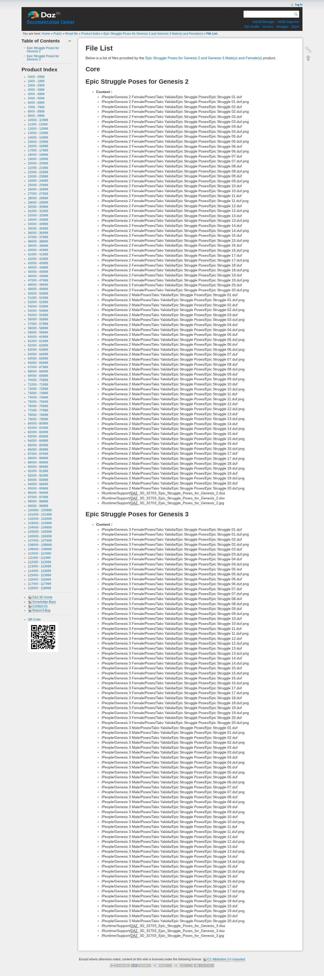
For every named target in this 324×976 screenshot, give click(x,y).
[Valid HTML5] (162, 965)
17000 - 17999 (38, 150)
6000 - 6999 (36, 102)
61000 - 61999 (38, 341)
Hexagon (282, 26)
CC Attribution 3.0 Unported (226, 959)
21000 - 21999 (38, 168)
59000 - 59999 (38, 332)
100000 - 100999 (40, 510)
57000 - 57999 (38, 324)
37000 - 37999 (38, 237)
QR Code (34, 619)
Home (46, 33)
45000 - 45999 (38, 272)
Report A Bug (41, 610)
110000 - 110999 (39, 553)
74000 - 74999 (38, 397)
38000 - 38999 (38, 241)
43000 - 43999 (38, 263)
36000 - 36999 (38, 233)
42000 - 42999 (38, 259)
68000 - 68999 (38, 371)
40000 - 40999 (38, 250)
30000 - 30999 (38, 207)
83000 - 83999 (38, 436)
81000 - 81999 (38, 428)
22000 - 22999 (38, 172)
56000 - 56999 (38, 319)
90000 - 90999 (38, 467)
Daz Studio (252, 26)
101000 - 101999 (40, 514)
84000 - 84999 (38, 440)
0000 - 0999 (36, 77)
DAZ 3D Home (42, 597)
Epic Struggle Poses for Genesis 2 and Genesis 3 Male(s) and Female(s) (153, 33)
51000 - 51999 (38, 298)
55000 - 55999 (38, 315)
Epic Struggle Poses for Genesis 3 (43, 57)
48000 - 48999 (38, 284)
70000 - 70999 (38, 380)
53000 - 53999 (38, 306)
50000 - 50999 (38, 293)
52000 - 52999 (38, 302)
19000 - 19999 (38, 159)
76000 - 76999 (38, 406)
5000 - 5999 (36, 98)
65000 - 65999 (38, 358)
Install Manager (263, 21)
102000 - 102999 (40, 519)
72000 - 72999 (38, 389)
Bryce (295, 26)
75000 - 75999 (38, 402)
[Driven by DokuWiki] (204, 965)
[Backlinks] (308, 50)
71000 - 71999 (38, 384)
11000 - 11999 (38, 124)
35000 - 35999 (38, 228)
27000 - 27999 (38, 193)
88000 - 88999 (38, 458)
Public (57, 33)
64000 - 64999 (38, 354)
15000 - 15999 (38, 142)
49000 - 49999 (38, 289)
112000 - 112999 (39, 562)
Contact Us (40, 606)
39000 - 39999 (38, 246)
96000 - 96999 (38, 493)
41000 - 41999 (38, 254)
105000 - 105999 (40, 532)
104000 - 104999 (40, 527)
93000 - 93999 (38, 480)
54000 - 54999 (38, 311)
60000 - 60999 (38, 337)
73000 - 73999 (38, 393)
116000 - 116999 (39, 579)
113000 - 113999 (39, 566)
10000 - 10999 (38, 120)
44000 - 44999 (38, 267)
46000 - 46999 (38, 276)
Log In (298, 4)
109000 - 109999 (40, 549)
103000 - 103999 (40, 523)
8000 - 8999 (36, 111)
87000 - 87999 (38, 454)
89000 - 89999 (38, 462)
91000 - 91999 (38, 471)
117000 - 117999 (39, 584)
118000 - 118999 (39, 588)
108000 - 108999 (40, 545)
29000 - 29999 (38, 202)
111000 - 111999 (39, 558)
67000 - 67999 (38, 367)
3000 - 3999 (36, 90)
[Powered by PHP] (141, 965)
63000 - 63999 (38, 349)
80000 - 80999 (38, 423)
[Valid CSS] (183, 965)
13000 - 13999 (38, 133)
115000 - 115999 (39, 575)
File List (211, 33)
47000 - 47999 (38, 280)
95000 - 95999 (38, 488)
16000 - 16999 (38, 146)
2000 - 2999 (36, 85)
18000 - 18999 (38, 155)
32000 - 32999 (38, 215)
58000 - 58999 (38, 328)
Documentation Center (50, 22)
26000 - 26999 (38, 189)
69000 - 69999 (38, 376)
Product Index (90, 33)
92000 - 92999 (38, 475)
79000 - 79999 (38, 419)
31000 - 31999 (38, 211)
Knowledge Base (44, 602)
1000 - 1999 (36, 81)
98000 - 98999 (38, 501)
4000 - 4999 (36, 94)
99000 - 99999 (38, 506)
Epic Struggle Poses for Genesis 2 (43, 49)
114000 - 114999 (39, 571)
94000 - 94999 (38, 484)
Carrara (267, 26)
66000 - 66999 (38, 363)
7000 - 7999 (36, 107)
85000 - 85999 (38, 445)
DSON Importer (288, 21)
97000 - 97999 (38, 497)
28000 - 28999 (38, 198)
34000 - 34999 (38, 224)
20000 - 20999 (38, 163)
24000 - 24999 (38, 181)
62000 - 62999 (38, 345)
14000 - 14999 (38, 137)
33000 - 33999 (38, 219)
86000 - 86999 (38, 449)
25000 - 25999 (38, 185)
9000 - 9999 (36, 116)
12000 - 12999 (38, 128)
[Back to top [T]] (308, 58)
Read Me (71, 33)
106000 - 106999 (40, 536)
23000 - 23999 (38, 176)
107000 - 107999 (40, 540)
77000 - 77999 (38, 410)
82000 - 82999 (38, 432)
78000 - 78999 (38, 415)
